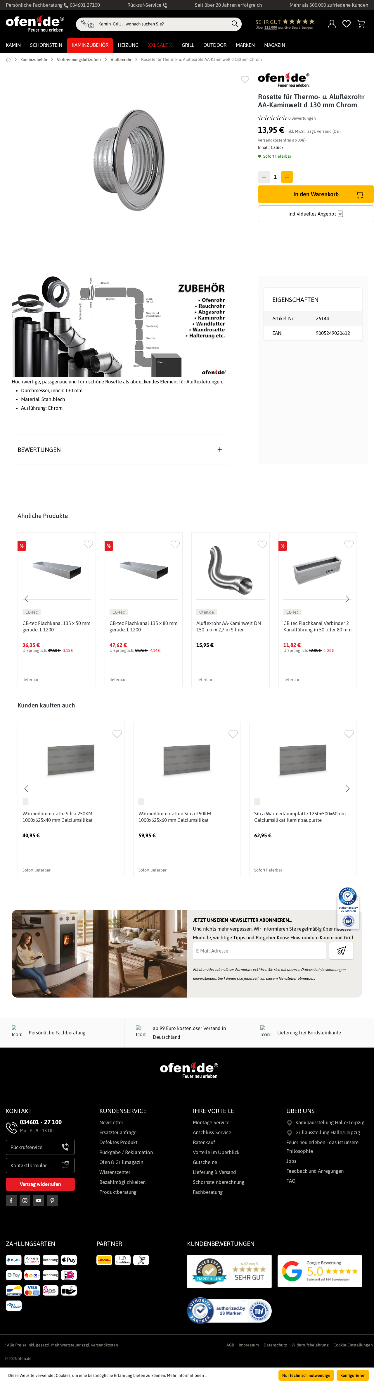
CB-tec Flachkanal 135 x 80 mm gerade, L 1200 (143, 626)
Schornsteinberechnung (218, 1182)
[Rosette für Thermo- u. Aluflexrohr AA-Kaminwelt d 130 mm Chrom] (129, 160)
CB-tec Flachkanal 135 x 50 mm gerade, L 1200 (56, 626)
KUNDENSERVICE (122, 1110)
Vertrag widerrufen (40, 1184)
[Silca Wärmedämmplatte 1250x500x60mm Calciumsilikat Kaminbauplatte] (303, 760)
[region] (129, 160)
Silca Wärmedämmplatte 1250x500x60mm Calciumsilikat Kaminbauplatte (300, 817)
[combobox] (163, 24)
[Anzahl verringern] (264, 177)
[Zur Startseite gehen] (35, 23)
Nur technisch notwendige (306, 1375)
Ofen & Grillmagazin (121, 1162)
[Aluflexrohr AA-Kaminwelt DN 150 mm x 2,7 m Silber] (230, 570)
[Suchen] (235, 24)
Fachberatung (208, 1192)
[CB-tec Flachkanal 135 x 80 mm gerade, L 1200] (144, 570)
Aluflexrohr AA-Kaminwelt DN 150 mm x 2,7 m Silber (228, 626)
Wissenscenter (114, 1172)
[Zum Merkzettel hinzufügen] (245, 79)
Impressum (249, 1345)
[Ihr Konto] (332, 24)
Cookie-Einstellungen (353, 1345)
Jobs (291, 1161)
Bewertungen (39, 449)
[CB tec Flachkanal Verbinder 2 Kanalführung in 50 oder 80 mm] (317, 570)
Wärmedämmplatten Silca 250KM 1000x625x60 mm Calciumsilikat (174, 817)
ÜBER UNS (300, 1110)
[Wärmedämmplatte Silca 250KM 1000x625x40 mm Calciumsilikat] (71, 760)
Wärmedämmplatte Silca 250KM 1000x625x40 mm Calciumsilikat (57, 817)
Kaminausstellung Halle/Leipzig (329, 1122)
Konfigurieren (353, 1375)
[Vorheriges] (26, 599)
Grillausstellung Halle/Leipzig (327, 1132)
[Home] (8, 59)
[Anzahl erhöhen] (287, 177)
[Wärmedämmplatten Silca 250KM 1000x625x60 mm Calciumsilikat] (187, 760)
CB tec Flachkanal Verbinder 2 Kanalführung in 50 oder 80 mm (317, 626)
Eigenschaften (295, 299)
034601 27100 (84, 5)
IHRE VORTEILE (213, 1110)
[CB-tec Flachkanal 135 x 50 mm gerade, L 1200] (56, 570)
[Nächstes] (347, 599)
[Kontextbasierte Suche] (87, 24)
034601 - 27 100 (41, 1121)
